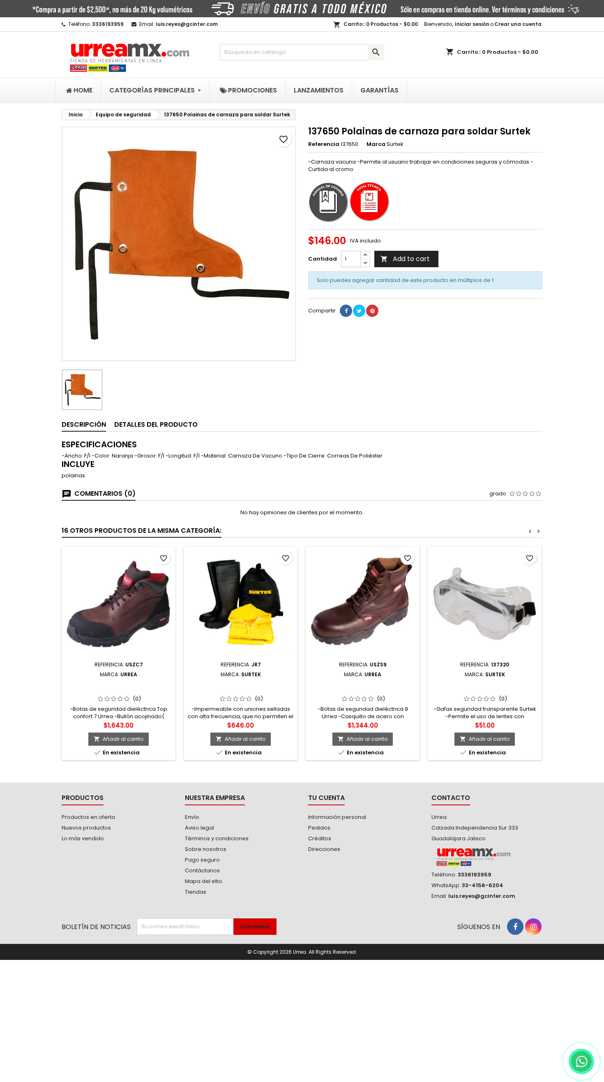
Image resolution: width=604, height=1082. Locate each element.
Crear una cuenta (518, 24)
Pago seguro (202, 860)
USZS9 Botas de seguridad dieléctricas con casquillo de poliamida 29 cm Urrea (362, 690)
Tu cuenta (326, 797)
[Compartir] (346, 311)
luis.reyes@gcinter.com (187, 24)
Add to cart (405, 259)
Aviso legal (199, 828)
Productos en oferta (88, 817)
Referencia (323, 144)
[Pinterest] (372, 311)
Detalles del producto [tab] (156, 424)
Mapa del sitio (203, 881)
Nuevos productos (86, 828)
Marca (376, 144)
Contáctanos (202, 870)
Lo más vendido (83, 838)
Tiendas (195, 892)
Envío (192, 817)
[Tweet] (359, 311)
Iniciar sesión (472, 24)
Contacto (450, 797)
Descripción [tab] (84, 424)
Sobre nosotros (205, 849)
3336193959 (108, 24)
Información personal (337, 817)
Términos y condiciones (217, 838)
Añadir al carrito (118, 738)
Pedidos (319, 828)
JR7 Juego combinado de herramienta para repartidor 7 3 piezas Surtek (240, 690)
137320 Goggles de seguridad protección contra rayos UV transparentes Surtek (485, 690)
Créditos (319, 838)
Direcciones (324, 849)
